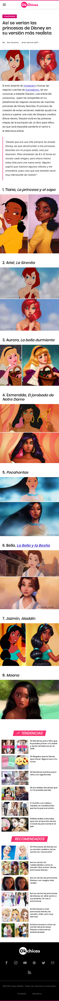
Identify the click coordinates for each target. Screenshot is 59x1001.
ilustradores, (33, 90)
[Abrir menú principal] (4, 5)
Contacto (21, 994)
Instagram (29, 86)
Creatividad (9, 16)
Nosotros (37, 994)
